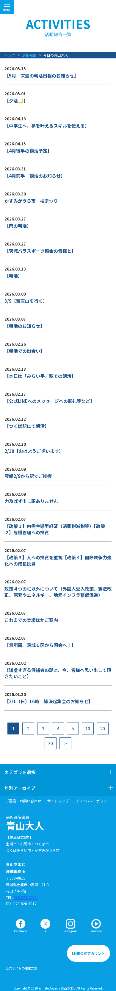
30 (50, 743)
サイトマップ (58, 801)
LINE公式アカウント (88, 953)
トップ (9, 55)
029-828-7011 (25, 897)
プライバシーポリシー (93, 801)
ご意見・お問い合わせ (23, 801)
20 (102, 728)
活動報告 (29, 55)
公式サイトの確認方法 (21, 968)
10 (87, 728)
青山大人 (25, 823)
